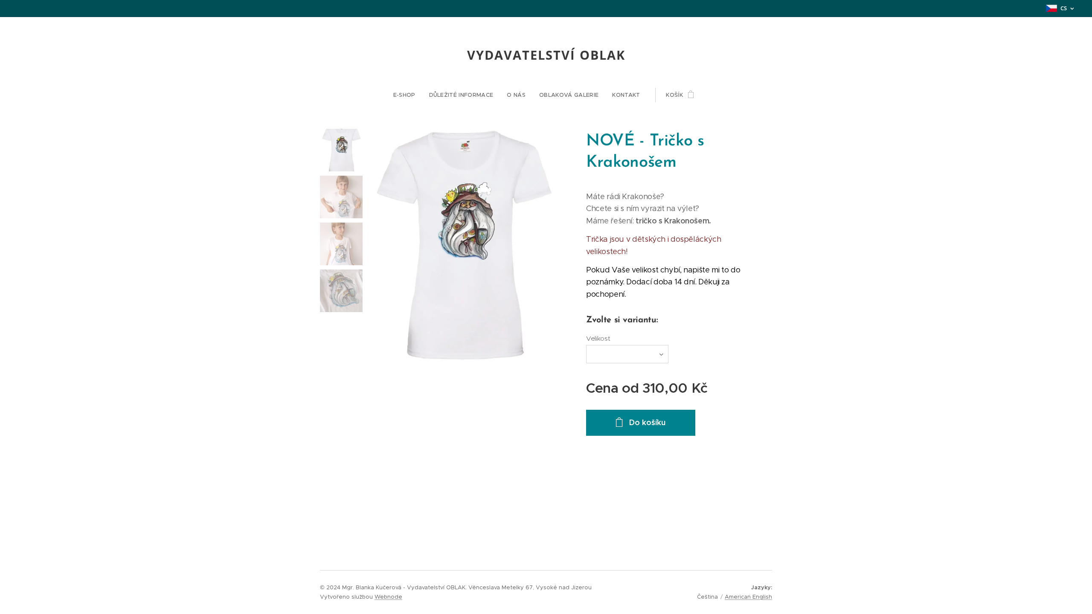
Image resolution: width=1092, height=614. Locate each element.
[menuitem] (407, 95)
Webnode (388, 596)
